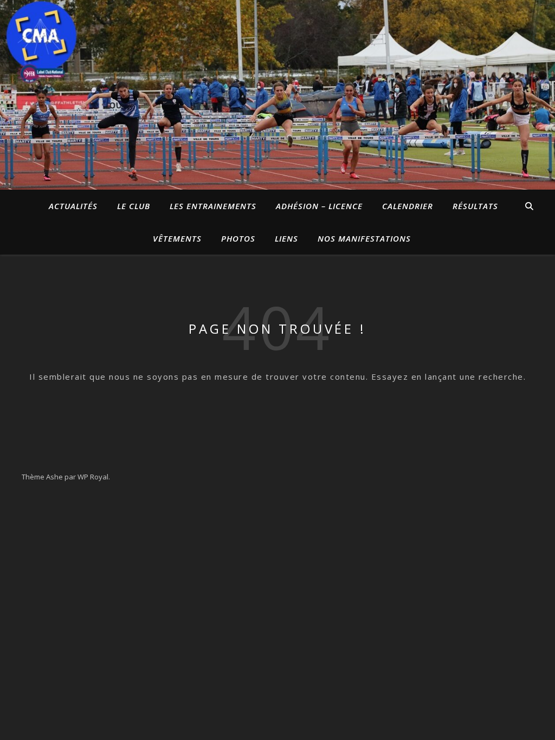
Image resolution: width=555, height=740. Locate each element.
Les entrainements (213, 205)
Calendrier (407, 205)
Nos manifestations (364, 238)
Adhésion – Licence (319, 205)
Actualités (73, 205)
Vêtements (177, 238)
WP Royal (93, 477)
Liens (286, 238)
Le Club (133, 205)
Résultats (475, 205)
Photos (238, 238)
